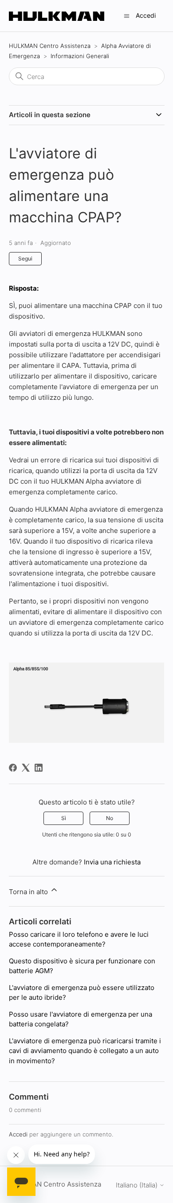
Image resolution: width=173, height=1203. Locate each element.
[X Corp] (26, 768)
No (109, 818)
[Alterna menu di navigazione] (127, 15)
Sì (63, 818)
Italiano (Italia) (137, 1185)
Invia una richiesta (112, 862)
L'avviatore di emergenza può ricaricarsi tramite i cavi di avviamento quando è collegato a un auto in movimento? (85, 1051)
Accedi (18, 1134)
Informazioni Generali (80, 55)
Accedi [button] (146, 15)
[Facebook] (13, 768)
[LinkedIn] (39, 768)
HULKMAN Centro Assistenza (49, 45)
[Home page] (56, 16)
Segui (25, 258)
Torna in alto (29, 891)
